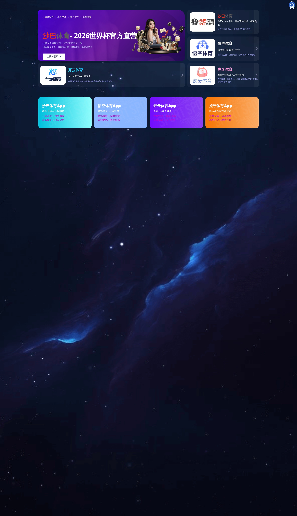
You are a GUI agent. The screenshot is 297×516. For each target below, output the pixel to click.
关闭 (292, 5)
